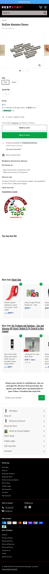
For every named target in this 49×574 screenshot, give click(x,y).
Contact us (6, 550)
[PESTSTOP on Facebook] (30, 507)
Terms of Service (8, 544)
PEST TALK (6, 483)
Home (4, 20)
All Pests (5, 467)
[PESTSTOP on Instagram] (25, 507)
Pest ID (4, 470)
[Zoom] (39, 65)
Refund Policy (7, 541)
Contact (5, 492)
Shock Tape (16, 279)
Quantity (6, 89)
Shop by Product (8, 473)
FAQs (4, 553)
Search (4, 535)
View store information (13, 149)
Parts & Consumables (10, 480)
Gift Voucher (7, 489)
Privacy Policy (7, 538)
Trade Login (6, 486)
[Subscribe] (41, 397)
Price (4, 101)
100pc (14, 82)
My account (6, 495)
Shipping (15, 123)
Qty (3, 78)
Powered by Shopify (9, 569)
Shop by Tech (7, 477)
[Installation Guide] (16, 221)
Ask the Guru (7, 557)
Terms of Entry (7, 547)
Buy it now (24, 135)
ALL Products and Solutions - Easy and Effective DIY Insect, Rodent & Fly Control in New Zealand (23, 328)
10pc (5, 82)
